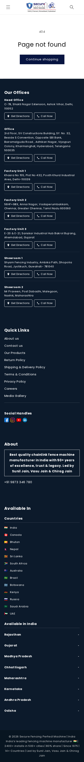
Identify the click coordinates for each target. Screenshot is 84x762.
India (13, 528)
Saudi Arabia (19, 606)
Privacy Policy (15, 381)
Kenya (14, 592)
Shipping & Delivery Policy (24, 367)
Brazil (14, 578)
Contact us (13, 345)
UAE (12, 614)
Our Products (14, 353)
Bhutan (15, 542)
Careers (10, 388)
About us (11, 338)
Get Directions (20, 116)
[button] (8, 7)
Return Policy (14, 360)
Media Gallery (15, 396)
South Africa (18, 563)
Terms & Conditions (20, 374)
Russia (14, 599)
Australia (16, 571)
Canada (16, 535)
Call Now (47, 116)
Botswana (17, 585)
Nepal (14, 549)
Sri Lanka (16, 556)
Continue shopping (42, 59)
